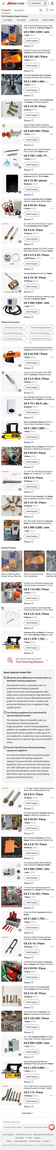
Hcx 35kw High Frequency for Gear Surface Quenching (38, 522)
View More (27, 1113)
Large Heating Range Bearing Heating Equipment (38, 1062)
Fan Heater (7, 20)
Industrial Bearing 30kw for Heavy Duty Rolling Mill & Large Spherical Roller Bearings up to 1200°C (38, 200)
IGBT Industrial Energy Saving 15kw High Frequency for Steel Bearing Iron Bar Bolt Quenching (39, 27)
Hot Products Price (23, 1134)
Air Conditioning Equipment (15, 339)
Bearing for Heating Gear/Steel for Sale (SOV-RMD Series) (38, 633)
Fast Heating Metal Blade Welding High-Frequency (37, 864)
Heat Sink (34, 20)
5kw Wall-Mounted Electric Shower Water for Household (39, 398)
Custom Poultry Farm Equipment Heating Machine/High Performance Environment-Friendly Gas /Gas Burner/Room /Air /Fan (38, 51)
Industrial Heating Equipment (15, 333)
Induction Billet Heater (13, 1127)
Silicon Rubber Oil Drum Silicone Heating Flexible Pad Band (38, 839)
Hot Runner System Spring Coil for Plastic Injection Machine (38, 101)
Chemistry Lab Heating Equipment (15, 327)
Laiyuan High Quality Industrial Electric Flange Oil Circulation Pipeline (39, 126)
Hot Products (8, 1134)
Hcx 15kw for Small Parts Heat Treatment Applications (38, 1038)
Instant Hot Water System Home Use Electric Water (38, 175)
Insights (37, 1138)
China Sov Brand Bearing (38, 913)
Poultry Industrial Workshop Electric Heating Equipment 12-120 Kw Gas (39, 348)
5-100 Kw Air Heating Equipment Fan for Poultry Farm (39, 888)
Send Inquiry (32, 40)
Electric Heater (48, 20)
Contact (46, 1141)
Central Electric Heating (40, 339)
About (9, 1141)
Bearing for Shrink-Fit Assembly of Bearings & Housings (39, 448)
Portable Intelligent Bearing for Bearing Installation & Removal (39, 814)
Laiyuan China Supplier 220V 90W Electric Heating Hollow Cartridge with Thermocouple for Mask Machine (38, 373)
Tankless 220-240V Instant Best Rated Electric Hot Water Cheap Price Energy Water (38, 249)
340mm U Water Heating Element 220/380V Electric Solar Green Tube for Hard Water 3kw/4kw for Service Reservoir (37, 938)
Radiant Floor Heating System (42, 333)
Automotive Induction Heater (36, 1127)
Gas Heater (21, 20)
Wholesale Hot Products (43, 1134)
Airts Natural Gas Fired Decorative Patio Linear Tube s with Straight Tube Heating (37, 150)
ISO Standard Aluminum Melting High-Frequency (39, 297)
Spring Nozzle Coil (38, 273)
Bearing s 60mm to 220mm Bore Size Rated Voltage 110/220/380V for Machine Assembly (39, 423)
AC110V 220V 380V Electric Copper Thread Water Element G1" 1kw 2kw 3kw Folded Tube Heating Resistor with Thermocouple (38, 225)
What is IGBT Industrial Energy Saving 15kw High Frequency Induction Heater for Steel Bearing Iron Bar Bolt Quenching (11, 575)
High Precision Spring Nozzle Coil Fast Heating (36, 988)
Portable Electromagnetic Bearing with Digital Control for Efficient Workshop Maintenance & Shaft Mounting (39, 963)
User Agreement (20, 1141)
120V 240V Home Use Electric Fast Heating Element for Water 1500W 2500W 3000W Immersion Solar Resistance (38, 1087)
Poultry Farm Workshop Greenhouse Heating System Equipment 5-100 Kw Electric (39, 584)
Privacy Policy (34, 1141)
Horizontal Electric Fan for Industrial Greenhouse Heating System (37, 1013)
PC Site (29, 1138)
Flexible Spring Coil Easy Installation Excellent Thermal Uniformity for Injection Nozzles (38, 497)
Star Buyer (20, 1138)
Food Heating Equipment (41, 327)
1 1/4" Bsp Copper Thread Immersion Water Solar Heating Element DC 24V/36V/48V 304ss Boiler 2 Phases (39, 789)
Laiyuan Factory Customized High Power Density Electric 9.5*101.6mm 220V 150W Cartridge (38, 609)
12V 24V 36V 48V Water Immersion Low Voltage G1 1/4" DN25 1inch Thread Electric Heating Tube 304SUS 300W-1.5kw (38, 472)
